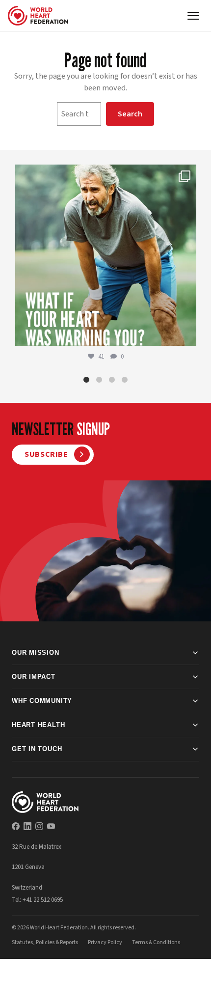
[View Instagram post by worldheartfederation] (186, 334)
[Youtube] (51, 826)
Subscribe (46, 454)
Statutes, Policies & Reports (45, 942)
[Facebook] (16, 826)
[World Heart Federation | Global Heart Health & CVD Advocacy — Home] (38, 16)
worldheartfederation (104, 174)
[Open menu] (193, 16)
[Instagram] (39, 826)
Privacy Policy (105, 942)
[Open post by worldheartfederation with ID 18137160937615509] (105, 255)
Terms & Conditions (156, 942)
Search (130, 113)
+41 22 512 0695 (43, 899)
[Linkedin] (27, 826)
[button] (86, 379)
